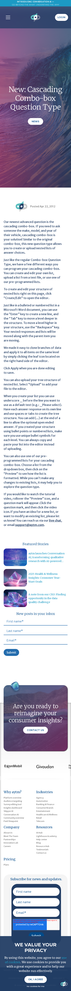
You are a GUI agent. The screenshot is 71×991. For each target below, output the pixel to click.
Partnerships (10, 839)
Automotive (42, 801)
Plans (6, 864)
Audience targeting (13, 801)
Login (61, 17)
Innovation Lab (11, 842)
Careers (7, 846)
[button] (7, 17)
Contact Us (35, 730)
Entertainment (43, 811)
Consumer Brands (44, 808)
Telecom (40, 821)
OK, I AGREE (35, 979)
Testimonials (42, 849)
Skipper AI (8, 811)
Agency (40, 797)
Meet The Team (11, 836)
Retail (39, 818)
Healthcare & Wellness (46, 814)
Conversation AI (11, 814)
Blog (38, 842)
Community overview (14, 818)
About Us (8, 832)
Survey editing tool (12, 804)
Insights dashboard (13, 808)
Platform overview (12, 797)
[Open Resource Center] (64, 984)
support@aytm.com (29, 525)
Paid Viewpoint (11, 821)
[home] (35, 17)
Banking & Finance (45, 804)
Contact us (41, 853)
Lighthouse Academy (46, 836)
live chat (55, 520)
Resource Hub (42, 846)
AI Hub (39, 832)
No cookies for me (35, 986)
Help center (41, 839)
